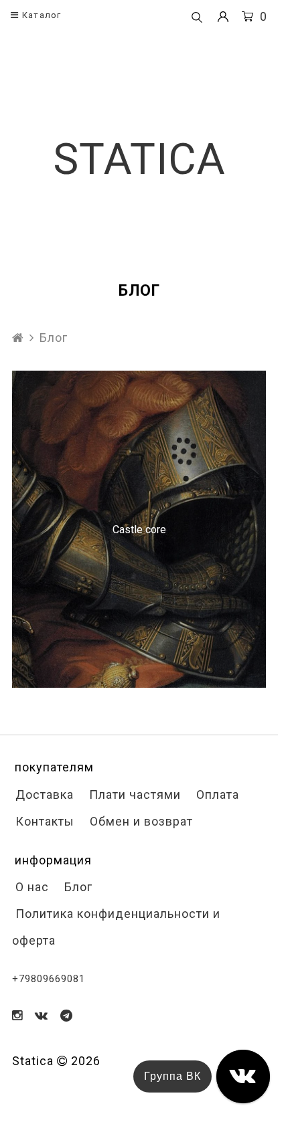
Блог (76, 887)
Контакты (43, 821)
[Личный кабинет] (223, 17)
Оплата (216, 794)
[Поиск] (197, 18)
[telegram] (66, 1015)
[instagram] (17, 1015)
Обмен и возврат (139, 821)
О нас (30, 887)
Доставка (43, 794)
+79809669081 (48, 979)
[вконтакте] (41, 1015)
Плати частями (133, 794)
